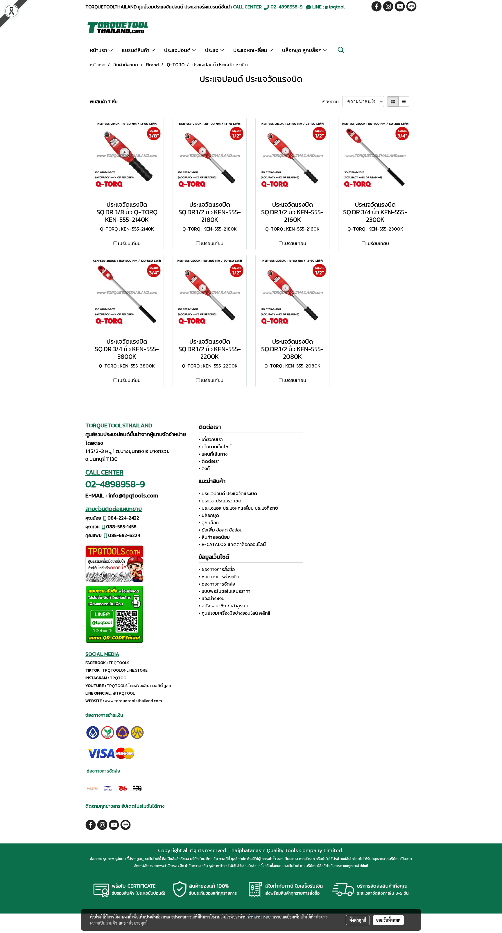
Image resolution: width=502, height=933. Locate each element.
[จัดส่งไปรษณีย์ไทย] (107, 787)
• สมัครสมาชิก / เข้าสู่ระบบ (224, 605)
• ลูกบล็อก (209, 522)
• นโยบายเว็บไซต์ (215, 446)
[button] (341, 50)
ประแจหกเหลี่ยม (250, 50)
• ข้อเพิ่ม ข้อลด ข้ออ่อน (221, 529)
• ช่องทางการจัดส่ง (217, 583)
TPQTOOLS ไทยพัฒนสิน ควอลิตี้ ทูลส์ (139, 686)
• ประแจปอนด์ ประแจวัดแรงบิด (228, 493)
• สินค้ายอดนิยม (214, 537)
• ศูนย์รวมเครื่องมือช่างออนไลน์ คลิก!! (234, 612)
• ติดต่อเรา (209, 461)
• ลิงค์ (204, 468)
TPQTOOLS (118, 663)
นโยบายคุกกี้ (137, 922)
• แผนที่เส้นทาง (213, 453)
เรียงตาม (332, 101)
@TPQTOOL (124, 693)
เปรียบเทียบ (129, 243)
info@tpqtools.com (133, 495)
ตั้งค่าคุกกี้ (357, 920)
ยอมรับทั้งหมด (388, 920)
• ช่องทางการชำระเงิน (219, 576)
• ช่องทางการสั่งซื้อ (217, 569)
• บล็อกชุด (209, 515)
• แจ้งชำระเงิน (212, 598)
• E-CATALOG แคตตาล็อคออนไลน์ (232, 544)
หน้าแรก (99, 50)
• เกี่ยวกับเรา (211, 439)
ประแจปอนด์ (178, 50)
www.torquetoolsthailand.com (133, 701)
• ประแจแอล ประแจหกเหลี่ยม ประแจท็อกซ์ (238, 507)
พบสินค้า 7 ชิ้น (104, 101)
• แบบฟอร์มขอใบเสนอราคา (224, 591)
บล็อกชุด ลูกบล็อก (302, 50)
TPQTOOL (119, 678)
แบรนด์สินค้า (136, 50)
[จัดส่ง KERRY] (92, 787)
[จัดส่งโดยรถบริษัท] (122, 787)
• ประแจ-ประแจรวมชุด (220, 500)
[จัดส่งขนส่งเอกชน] (137, 787)
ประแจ (212, 50)
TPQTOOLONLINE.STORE (125, 670)
